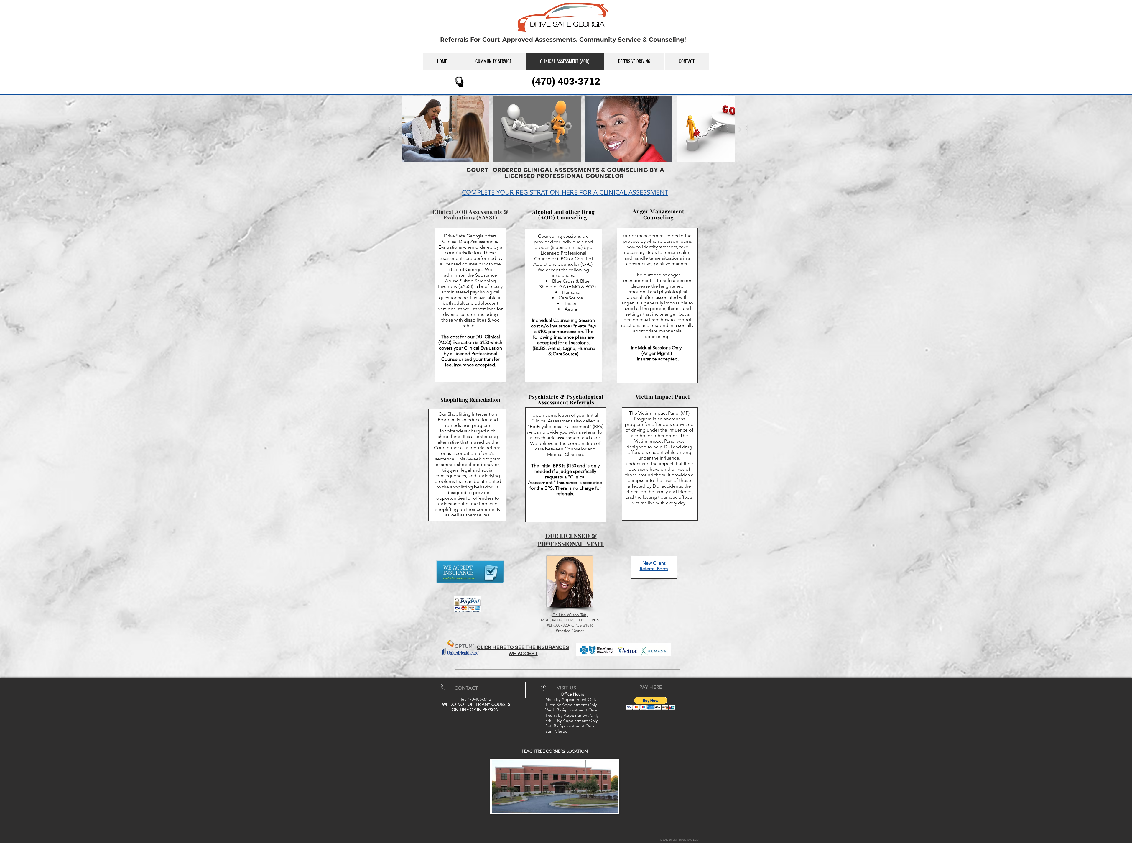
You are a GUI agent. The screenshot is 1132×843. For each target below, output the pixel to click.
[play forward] (737, 129)
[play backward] (400, 129)
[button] (445, 129)
